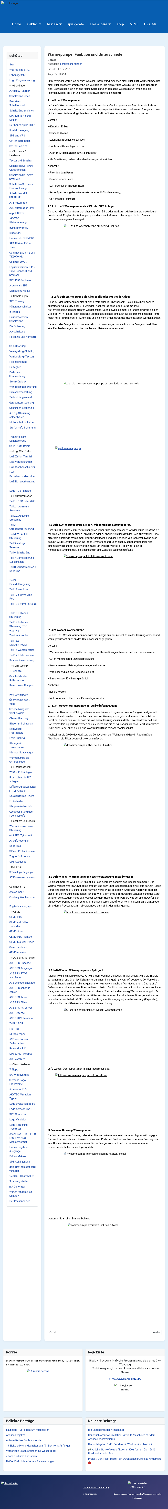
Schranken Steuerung (21, 407)
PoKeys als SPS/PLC (21, 238)
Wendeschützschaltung (23, 386)
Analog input (16, 892)
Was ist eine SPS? (19, 69)
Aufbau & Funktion (19, 90)
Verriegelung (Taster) (21, 356)
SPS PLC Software (20, 280)
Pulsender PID (17, 1048)
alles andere (98, 24)
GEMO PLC (15, 917)
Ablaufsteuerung (19, 840)
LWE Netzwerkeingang (22, 481)
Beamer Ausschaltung (21, 660)
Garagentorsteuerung (21, 402)
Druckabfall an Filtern (21, 795)
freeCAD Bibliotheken (21, 1176)
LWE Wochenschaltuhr (22, 467)
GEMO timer (16, 931)
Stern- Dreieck (17, 381)
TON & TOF (16, 1023)
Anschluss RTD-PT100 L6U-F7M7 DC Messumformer (22, 1137)
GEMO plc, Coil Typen (21, 942)
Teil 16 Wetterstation (21, 649)
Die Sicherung (17, 326)
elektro (32, 24)
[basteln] (60, 24)
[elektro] (39, 24)
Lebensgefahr (17, 75)
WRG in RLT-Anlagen (20, 772)
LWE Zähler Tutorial (20, 456)
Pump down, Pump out (22, 685)
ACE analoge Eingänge (22, 982)
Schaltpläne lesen (19, 96)
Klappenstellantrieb (20, 806)
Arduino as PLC (18, 1089)
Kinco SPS (15, 232)
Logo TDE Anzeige (20, 490)
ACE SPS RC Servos (20, 1007)
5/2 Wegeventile (19, 1074)
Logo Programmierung (22, 80)
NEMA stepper (17, 1034)
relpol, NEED (16, 213)
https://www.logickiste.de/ (125, 1379)
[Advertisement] (104, 356)
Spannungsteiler (18, 1181)
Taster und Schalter (20, 160)
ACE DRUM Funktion (21, 1018)
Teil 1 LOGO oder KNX (22, 501)
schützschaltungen (71, 63)
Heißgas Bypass (18, 694)
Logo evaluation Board (22, 1103)
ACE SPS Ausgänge (20, 968)
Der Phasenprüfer (19, 1201)
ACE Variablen (17, 1059)
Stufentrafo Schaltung (22, 427)
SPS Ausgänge (17, 861)
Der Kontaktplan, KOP (22, 125)
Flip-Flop (14, 1028)
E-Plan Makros (17, 1156)
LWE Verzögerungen (20, 461)
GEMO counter (17, 952)
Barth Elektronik (18, 227)
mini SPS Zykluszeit (20, 835)
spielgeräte (76, 24)
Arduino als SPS (18, 285)
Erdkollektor (16, 801)
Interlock (14, 311)
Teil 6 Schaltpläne (19, 552)
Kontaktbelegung (19, 130)
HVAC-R (150, 24)
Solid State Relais (19, 446)
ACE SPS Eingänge (20, 963)
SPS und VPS (17, 135)
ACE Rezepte (17, 1013)
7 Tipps (13, 1069)
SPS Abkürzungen (19, 1161)
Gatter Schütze (18, 146)
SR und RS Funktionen (22, 851)
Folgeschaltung (18, 361)
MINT (134, 24)
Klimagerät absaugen (21, 752)
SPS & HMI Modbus (20, 1053)
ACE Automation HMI (21, 207)
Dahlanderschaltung (20, 392)
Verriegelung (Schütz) (21, 351)
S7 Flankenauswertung (22, 877)
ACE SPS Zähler (18, 1002)
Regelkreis (15, 845)
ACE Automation (18, 202)
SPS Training (16, 301)
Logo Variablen (17, 1119)
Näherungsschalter (20, 306)
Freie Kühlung (17, 738)
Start (12, 64)
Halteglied (15, 367)
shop (120, 24)
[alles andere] (109, 24)
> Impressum (90, 1494)
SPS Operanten (18, 1114)
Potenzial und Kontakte (23, 336)
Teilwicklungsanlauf (20, 397)
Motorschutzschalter (21, 422)
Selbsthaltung (17, 346)
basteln (52, 24)
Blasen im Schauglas (21, 723)
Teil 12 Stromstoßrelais (23, 603)
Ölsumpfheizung (18, 718)
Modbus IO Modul (19, 290)
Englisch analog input (21, 906)
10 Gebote (15, 671)
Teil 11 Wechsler (19, 589)
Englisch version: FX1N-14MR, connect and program (22, 271)
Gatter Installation (20, 140)
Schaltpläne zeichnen (21, 110)
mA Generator (17, 1186)
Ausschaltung (17, 331)
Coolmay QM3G (18, 261)
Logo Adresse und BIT (22, 1109)
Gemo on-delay (18, 947)
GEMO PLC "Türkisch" (21, 936)
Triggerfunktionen (19, 856)
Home (16, 24)
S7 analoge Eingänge (21, 872)
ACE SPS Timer (18, 997)
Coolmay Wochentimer (22, 897)
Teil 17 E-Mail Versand (22, 655)
